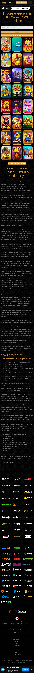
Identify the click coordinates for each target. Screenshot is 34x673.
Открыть (25, 669)
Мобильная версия (17, 637)
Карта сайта (16, 648)
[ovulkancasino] (13, 629)
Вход (21, 2)
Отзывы (17, 641)
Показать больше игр (17, 163)
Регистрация (17, 654)
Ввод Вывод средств (17, 639)
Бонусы (17, 643)
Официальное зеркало (17, 650)
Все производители (17, 35)
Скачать (17, 652)
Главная (7, 8)
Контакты (17, 645)
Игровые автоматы (22, 8)
